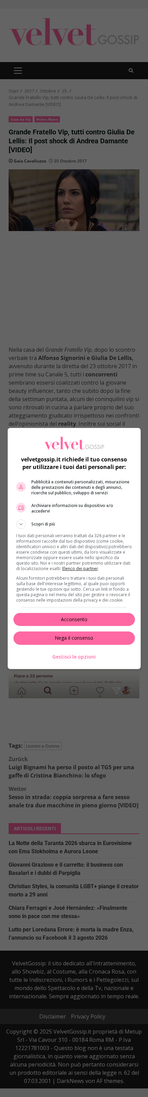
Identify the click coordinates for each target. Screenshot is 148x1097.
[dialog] (74, 548)
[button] (74, 524)
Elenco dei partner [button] (80, 568)
